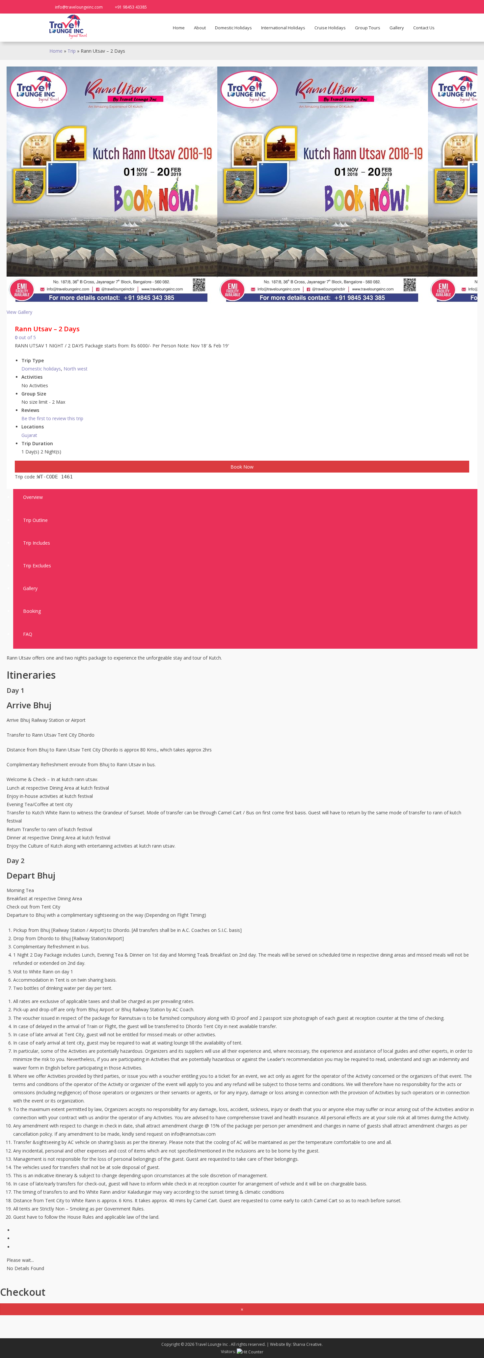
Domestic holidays (233, 28)
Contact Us (424, 28)
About (200, 28)
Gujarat (29, 435)
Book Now (242, 467)
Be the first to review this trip (52, 418)
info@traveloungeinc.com (79, 7)
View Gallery (19, 312)
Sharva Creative (307, 1344)
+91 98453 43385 (131, 7)
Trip (71, 51)
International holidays (283, 28)
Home (179, 28)
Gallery (397, 28)
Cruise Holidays (330, 28)
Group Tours (367, 28)
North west (76, 369)
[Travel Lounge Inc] (68, 26)
